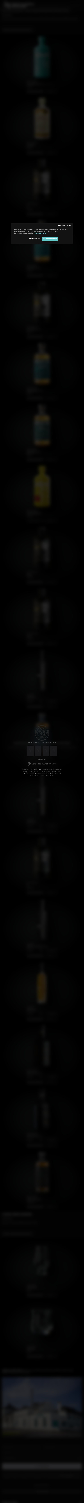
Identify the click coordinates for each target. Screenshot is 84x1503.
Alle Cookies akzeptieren (50, 238)
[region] (42, 233)
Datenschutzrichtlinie (40, 233)
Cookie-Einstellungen (34, 238)
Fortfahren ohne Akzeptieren (64, 225)
